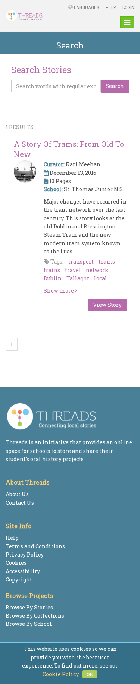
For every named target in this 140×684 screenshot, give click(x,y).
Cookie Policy (61, 674)
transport (81, 261)
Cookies (16, 562)
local (100, 278)
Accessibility (23, 571)
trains (52, 270)
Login (128, 7)
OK (90, 674)
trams (107, 261)
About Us (17, 494)
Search (115, 85)
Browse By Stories (29, 607)
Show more (59, 290)
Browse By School (29, 623)
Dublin (53, 278)
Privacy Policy (25, 554)
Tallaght (77, 278)
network (97, 270)
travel (73, 270)
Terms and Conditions (35, 546)
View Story (107, 304)
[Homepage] (29, 15)
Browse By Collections (35, 615)
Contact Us (20, 502)
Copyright (19, 579)
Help (111, 7)
